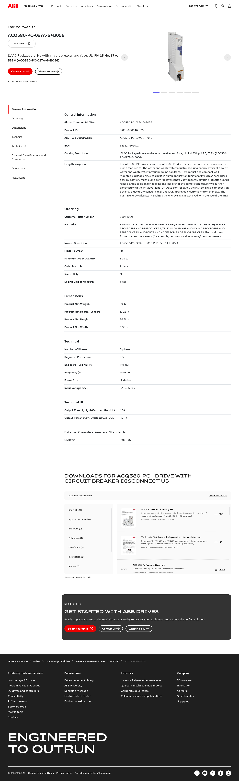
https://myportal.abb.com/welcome (229, 6)
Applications (104, 6)
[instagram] (228, 773)
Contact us (18, 71)
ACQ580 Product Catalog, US (157, 509)
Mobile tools (15, 711)
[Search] (223, 6)
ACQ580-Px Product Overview (149, 564)
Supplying (183, 701)
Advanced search (218, 495)
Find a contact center (77, 696)
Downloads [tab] (19, 168)
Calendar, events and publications (141, 696)
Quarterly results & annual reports (141, 685)
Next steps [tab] (18, 177)
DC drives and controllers (23, 690)
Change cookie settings (41, 772)
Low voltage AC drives (58, 661)
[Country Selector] (216, 6)
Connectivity (15, 696)
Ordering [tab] (17, 118)
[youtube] (204, 773)
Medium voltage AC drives (24, 685)
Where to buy (46, 71)
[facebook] (220, 773)
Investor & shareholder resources (141, 680)
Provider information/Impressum (93, 772)
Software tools (17, 706)
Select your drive (78, 628)
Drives (36, 661)
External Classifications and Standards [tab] (29, 157)
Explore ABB (196, 5)
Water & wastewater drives (90, 661)
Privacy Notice (64, 772)
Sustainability (124, 6)
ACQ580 (114, 661)
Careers (182, 690)
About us (142, 6)
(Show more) (186, 516)
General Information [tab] (24, 109)
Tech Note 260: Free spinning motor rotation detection (171, 537)
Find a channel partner (78, 701)
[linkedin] (197, 773)
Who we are (184, 680)
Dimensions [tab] (19, 127)
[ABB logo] (13, 6)
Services (71, 6)
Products (56, 6)
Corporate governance (135, 690)
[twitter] (212, 773)
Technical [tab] (17, 136)
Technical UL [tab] (19, 146)
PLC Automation (18, 701)
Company (183, 673)
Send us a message (76, 690)
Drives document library (79, 680)
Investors (127, 673)
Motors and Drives (18, 661)
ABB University (73, 685)
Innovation (183, 685)
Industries (86, 6)
